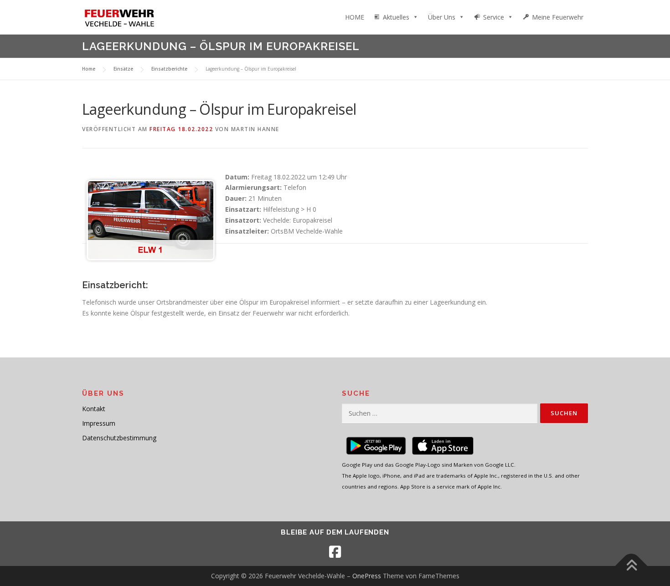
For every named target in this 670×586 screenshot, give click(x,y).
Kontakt (93, 408)
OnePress (366, 575)
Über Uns (441, 17)
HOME (354, 17)
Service (493, 17)
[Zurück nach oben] (631, 566)
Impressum (98, 423)
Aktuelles (396, 17)
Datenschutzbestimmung (119, 437)
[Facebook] (335, 552)
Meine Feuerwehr (557, 17)
